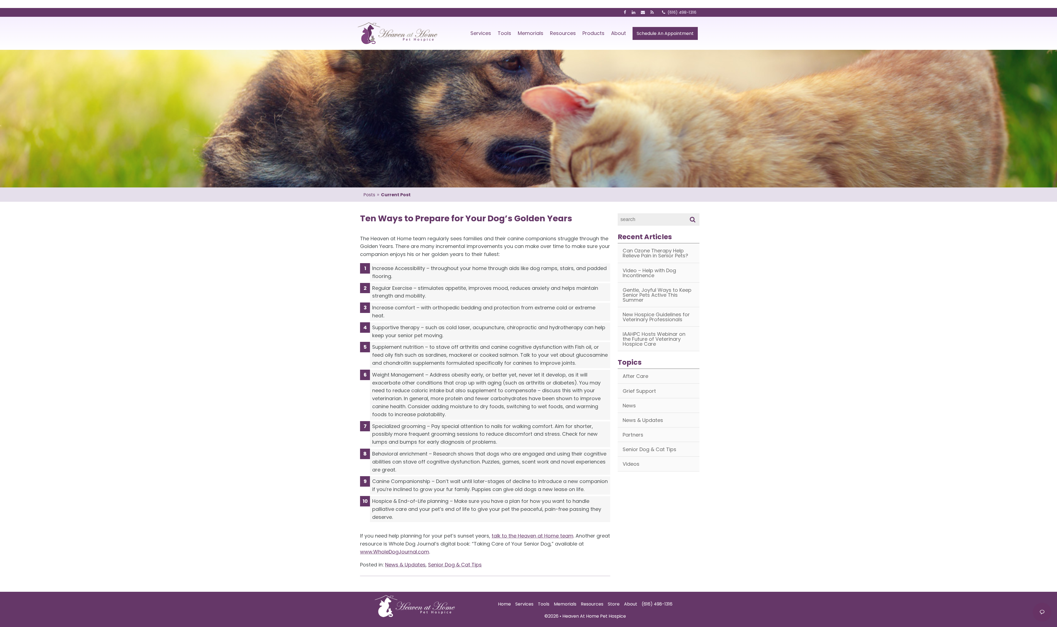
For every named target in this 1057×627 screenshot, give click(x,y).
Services (480, 33)
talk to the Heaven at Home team (532, 535)
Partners (633, 434)
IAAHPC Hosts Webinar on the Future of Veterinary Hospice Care (654, 339)
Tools (504, 33)
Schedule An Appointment (665, 33)
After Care (635, 376)
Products (593, 33)
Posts (369, 195)
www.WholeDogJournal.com (394, 551)
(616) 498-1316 (657, 604)
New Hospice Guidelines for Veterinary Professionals (656, 317)
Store (614, 604)
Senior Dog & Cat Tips (455, 564)
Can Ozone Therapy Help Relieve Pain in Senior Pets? (655, 253)
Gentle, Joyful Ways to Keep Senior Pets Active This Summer (657, 295)
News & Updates (405, 564)
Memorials (530, 33)
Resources (563, 33)
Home (504, 604)
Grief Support (639, 391)
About (618, 33)
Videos (631, 463)
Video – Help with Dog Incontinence (649, 273)
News (629, 405)
